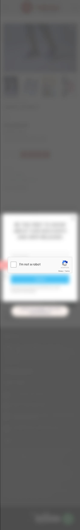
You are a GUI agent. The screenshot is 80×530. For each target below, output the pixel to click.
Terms (67, 271)
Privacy (60, 271)
